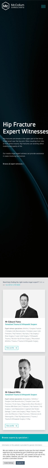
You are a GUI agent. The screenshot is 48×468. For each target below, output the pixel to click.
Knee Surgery (9, 336)
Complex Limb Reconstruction (15, 331)
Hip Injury (26, 334)
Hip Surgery (34, 334)
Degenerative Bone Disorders (31, 404)
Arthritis (25, 328)
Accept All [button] (20, 463)
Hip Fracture (17, 334)
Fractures (25, 406)
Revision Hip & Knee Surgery (21, 339)
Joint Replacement (18, 409)
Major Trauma (31, 411)
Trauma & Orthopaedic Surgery (28, 341)
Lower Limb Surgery (22, 336)
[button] (43, 6)
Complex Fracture (35, 328)
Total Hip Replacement (22, 417)
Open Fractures (24, 414)
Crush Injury (17, 404)
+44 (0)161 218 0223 (12, 285)
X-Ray (28, 419)
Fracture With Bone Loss (13, 406)
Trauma (14, 341)
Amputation (26, 399)
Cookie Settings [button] (8, 463)
